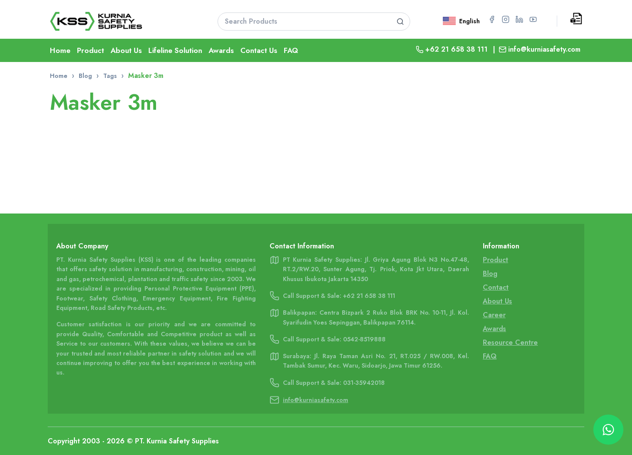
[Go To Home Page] (123, 21)
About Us (126, 50)
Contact (496, 287)
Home (60, 50)
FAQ (291, 50)
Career (494, 315)
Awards (221, 50)
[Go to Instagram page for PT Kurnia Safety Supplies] (505, 19)
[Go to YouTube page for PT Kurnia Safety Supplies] (533, 19)
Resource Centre (510, 342)
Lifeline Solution (175, 50)
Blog (85, 75)
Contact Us (258, 50)
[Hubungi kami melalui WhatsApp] (608, 430)
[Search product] (400, 21)
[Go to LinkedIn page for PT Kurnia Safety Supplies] (519, 19)
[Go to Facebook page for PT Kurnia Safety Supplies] (492, 19)
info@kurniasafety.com (544, 49)
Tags (110, 75)
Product (90, 50)
